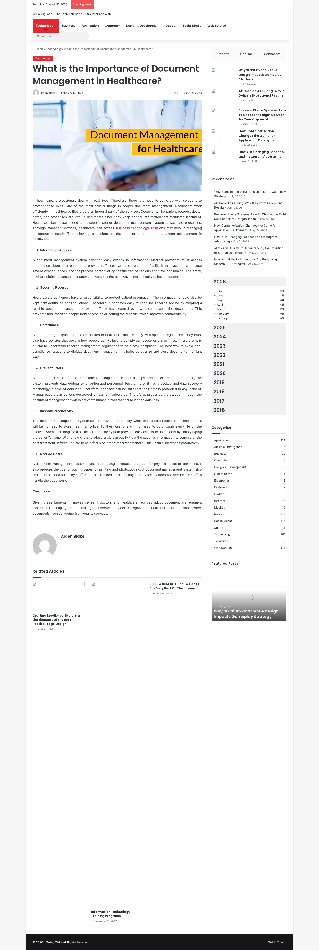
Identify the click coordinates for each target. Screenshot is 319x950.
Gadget (171, 25)
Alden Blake (47, 93)
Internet (219, 500)
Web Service (216, 25)
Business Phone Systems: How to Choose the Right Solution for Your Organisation (262, 115)
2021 (219, 364)
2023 (220, 345)
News (218, 514)
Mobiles (219, 507)
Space (218, 527)
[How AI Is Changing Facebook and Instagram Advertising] (223, 158)
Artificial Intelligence (228, 447)
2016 (219, 410)
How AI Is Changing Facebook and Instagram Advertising (262, 154)
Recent (223, 54)
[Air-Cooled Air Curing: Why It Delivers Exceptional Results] (223, 97)
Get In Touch (276, 942)
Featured (220, 487)
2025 (220, 327)
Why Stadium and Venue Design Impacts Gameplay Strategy (260, 74)
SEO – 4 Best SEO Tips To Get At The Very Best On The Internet (174, 586)
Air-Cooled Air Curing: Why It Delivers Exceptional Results (261, 93)
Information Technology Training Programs (110, 914)
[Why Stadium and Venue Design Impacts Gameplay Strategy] (223, 76)
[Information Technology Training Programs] (117, 745)
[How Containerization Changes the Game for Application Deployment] (223, 137)
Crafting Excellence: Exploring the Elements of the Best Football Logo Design (56, 619)
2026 (220, 281)
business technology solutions (140, 228)
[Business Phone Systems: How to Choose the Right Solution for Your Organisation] (223, 116)
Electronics (222, 480)
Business (69, 25)
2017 (219, 400)
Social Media (192, 25)
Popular (246, 54)
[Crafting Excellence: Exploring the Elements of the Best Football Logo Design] (59, 596)
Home (39, 49)
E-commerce (223, 474)
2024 (220, 336)
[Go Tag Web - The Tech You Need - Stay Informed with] (72, 14)
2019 (219, 382)
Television (221, 541)
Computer (112, 25)
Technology (44, 25)
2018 (219, 391)
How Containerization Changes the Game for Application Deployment (258, 135)
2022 (219, 355)
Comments (272, 54)
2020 (220, 373)
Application (90, 25)
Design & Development (143, 25)
